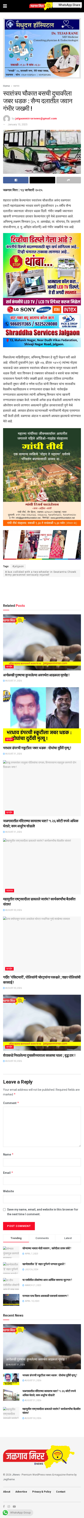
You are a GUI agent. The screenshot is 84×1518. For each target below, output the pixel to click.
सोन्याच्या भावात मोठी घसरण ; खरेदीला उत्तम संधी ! (46, 1248)
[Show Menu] (5, 6)
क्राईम (9, 666)
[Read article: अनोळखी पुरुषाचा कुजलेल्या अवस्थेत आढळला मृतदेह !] (42, 642)
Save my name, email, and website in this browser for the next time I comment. (42, 1212)
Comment (11, 1103)
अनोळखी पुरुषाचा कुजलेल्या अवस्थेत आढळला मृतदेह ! (36, 675)
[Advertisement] (42, 589)
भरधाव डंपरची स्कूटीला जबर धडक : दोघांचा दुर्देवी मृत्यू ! (37, 748)
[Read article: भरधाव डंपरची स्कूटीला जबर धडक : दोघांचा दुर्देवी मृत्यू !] (42, 715)
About (6, 1491)
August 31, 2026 (13, 681)
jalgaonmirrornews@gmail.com (36, 118)
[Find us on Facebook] (4, 1506)
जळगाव (16, 86)
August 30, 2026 (13, 910)
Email (8, 1173)
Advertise (21, 1491)
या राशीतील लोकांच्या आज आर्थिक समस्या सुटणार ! (47, 1279)
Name (8, 1154)
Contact (60, 1491)
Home (6, 86)
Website (8, 1191)
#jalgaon (18, 566)
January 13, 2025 (17, 124)
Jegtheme (9, 1479)
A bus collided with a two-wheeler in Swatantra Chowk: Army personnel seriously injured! (41, 573)
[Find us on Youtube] (14, 1506)
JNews (16, 1474)
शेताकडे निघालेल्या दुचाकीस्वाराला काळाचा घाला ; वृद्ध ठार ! (39, 1055)
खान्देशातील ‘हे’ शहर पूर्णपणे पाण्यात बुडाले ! (43, 1264)
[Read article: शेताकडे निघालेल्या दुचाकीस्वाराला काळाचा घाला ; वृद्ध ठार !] (42, 1023)
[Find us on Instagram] (9, 1506)
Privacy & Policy (41, 1491)
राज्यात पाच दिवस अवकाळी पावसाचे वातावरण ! (45, 1295)
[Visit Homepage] (41, 6)
